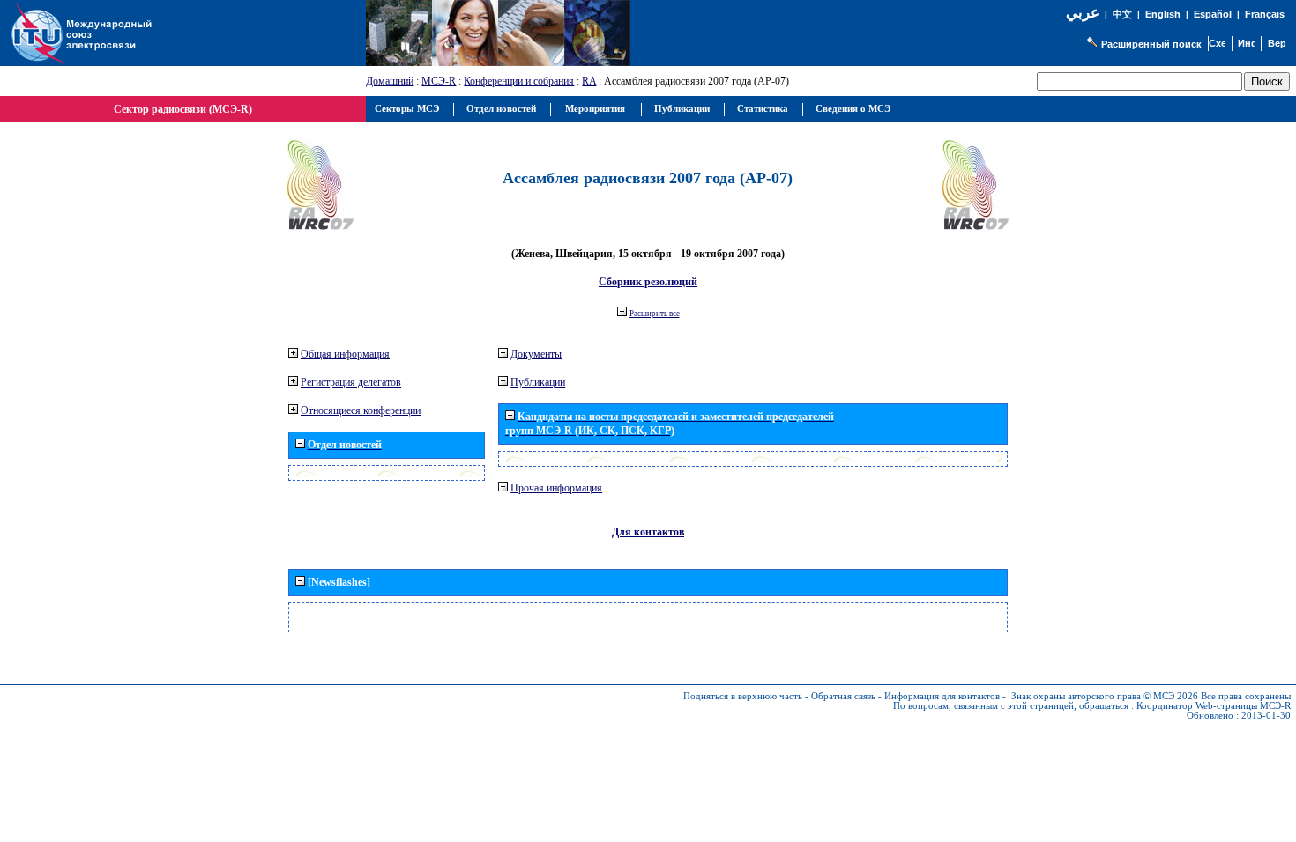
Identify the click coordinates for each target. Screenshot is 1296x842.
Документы (536, 354)
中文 (1122, 14)
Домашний (389, 81)
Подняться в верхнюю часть (742, 696)
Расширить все (654, 313)
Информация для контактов (942, 696)
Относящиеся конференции (361, 410)
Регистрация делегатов (351, 382)
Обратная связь (843, 696)
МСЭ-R (438, 81)
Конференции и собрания (519, 81)
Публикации (537, 382)
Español (1213, 14)
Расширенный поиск (1151, 44)
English (1163, 14)
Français (1265, 14)
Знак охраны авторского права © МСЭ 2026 (1104, 696)
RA (589, 81)
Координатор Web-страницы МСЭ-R (1213, 706)
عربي (1082, 12)
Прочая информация (556, 488)
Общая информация (345, 354)
